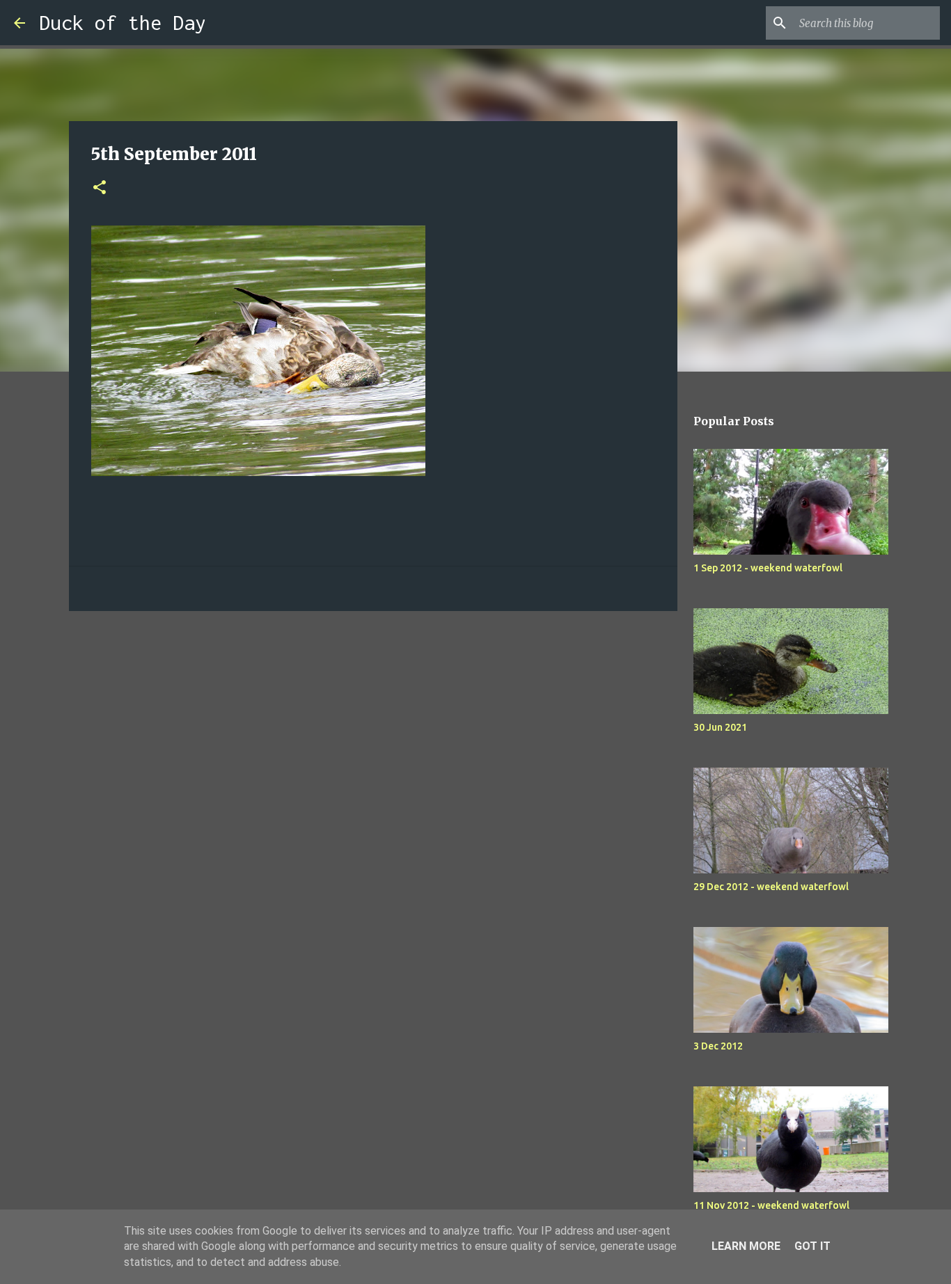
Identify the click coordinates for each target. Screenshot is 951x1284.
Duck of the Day (122, 22)
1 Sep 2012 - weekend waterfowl (767, 567)
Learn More (746, 1246)
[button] (99, 188)
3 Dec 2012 (718, 1046)
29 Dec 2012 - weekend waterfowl (771, 886)
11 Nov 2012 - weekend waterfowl (771, 1205)
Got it (812, 1246)
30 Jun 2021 (720, 727)
